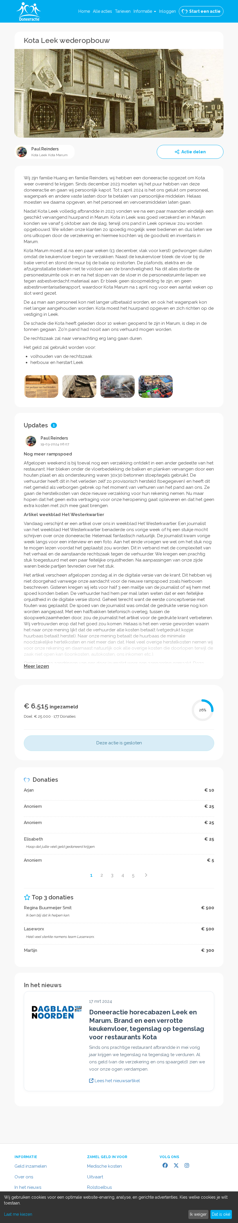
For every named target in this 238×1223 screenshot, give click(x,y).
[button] (145, 11)
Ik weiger (198, 1214)
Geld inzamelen (31, 1166)
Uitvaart (95, 1177)
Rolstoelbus (99, 1187)
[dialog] (119, 1207)
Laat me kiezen (18, 1214)
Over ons (24, 1177)
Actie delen (193, 152)
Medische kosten (104, 1166)
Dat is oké (221, 1214)
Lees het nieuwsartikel (116, 1080)
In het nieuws (28, 1187)
